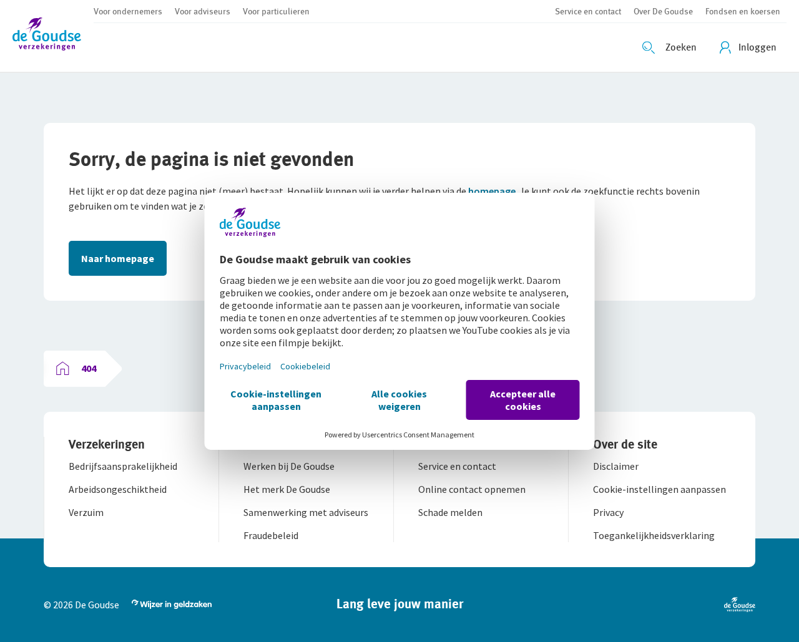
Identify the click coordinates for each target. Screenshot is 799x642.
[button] (53, 36)
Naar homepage (117, 258)
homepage (492, 191)
